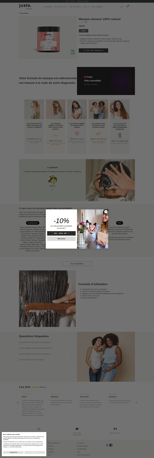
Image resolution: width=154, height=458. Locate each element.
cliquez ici (24, 447)
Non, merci (61, 238)
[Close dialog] (105, 211)
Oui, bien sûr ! (61, 233)
